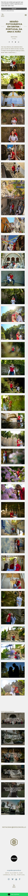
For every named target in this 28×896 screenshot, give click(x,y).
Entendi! (14, 8)
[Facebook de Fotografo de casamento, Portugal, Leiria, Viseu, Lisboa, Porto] (19, 879)
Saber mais (10, 5)
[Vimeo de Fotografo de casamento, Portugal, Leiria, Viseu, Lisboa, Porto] (12, 879)
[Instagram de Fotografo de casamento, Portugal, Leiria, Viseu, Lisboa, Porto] (9, 879)
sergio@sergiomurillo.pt (14, 870)
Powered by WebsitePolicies (7, 10)
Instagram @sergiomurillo (14, 827)
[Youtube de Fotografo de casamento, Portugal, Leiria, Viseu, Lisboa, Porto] (16, 879)
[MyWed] (14, 842)
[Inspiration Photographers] (14, 858)
